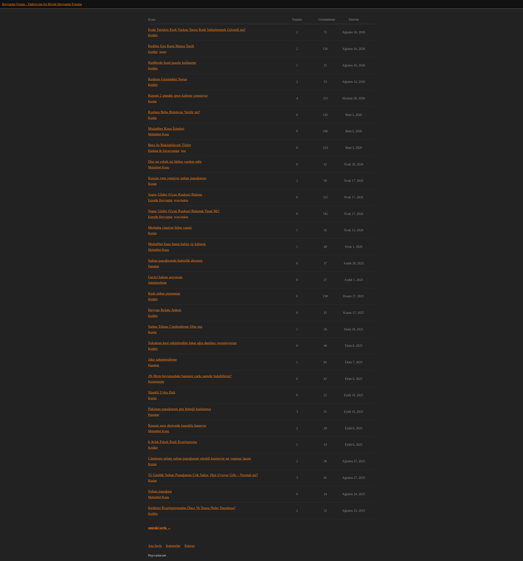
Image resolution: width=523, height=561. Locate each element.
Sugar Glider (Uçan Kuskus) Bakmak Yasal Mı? (183, 211)
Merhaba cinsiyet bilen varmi (170, 228)
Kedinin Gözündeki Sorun (167, 79)
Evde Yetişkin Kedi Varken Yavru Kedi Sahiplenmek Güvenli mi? (197, 30)
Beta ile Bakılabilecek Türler (169, 145)
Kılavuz (189, 546)
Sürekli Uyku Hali (161, 392)
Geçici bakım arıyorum (165, 277)
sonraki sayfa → (159, 528)
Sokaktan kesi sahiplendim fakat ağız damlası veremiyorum (192, 343)
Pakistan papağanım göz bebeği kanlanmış (179, 409)
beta (183, 150)
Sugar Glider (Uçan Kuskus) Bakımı (175, 194)
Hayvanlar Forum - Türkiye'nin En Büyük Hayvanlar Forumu (42, 4)
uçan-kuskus (181, 200)
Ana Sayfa (155, 546)
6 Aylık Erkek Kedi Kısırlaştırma (172, 442)
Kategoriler (173, 546)
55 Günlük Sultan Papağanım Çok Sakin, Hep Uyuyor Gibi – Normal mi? (203, 475)
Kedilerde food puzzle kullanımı (172, 63)
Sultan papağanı (160, 491)
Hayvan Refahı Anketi (164, 310)
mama (162, 51)
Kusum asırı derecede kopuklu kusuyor (177, 425)
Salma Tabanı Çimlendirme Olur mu (175, 326)
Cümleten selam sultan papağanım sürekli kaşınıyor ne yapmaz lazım (199, 458)
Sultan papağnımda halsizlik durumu (175, 260)
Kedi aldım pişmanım (164, 293)
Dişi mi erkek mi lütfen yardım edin (175, 161)
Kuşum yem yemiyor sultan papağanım (177, 178)
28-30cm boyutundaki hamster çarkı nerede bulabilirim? (189, 376)
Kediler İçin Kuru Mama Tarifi (171, 46)
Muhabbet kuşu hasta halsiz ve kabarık (177, 244)
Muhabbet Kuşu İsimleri (166, 129)
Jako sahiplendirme (162, 359)
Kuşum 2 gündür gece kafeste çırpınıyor (178, 95)
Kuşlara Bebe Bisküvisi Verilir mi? (174, 112)
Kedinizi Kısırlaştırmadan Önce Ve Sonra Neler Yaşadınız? (192, 508)
